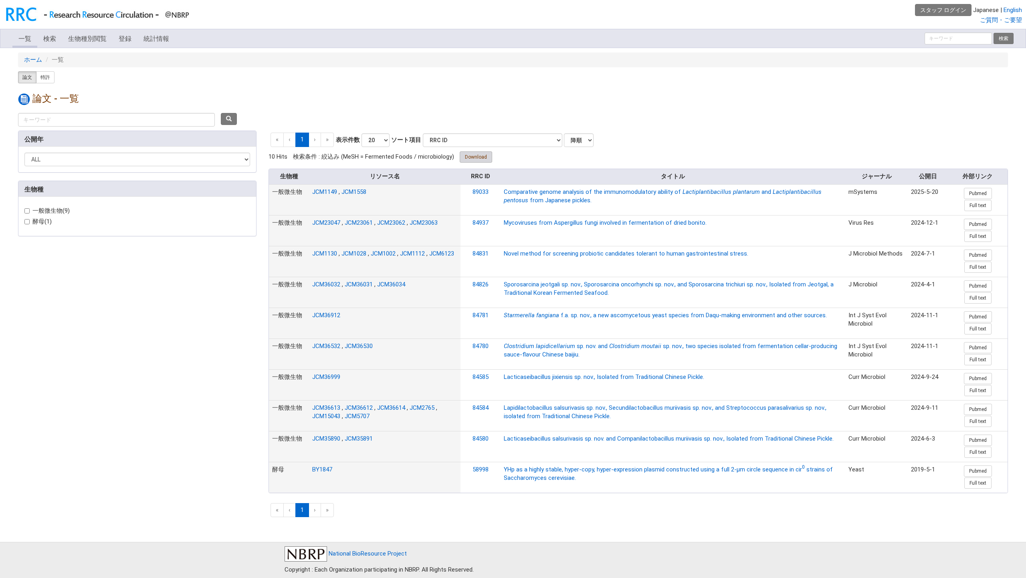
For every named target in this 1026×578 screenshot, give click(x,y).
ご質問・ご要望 (1001, 20)
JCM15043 (326, 416)
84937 (481, 222)
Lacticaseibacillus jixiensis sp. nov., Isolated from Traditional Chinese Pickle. (604, 377)
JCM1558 (353, 191)
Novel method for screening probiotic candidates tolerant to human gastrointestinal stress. (626, 253)
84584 (481, 407)
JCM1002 (383, 253)
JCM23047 (326, 222)
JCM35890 (326, 438)
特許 (45, 77)
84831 (481, 253)
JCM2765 (422, 407)
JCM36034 (391, 284)
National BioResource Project (367, 553)
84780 (481, 346)
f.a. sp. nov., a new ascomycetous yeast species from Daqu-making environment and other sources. (665, 315)
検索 (49, 38)
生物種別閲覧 (87, 38)
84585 (481, 377)
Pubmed (978, 193)
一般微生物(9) (51, 210)
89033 (481, 191)
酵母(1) (42, 221)
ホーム (33, 59)
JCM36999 (326, 377)
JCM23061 (359, 222)
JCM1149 (324, 191)
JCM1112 (412, 253)
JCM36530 (359, 346)
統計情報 (156, 38)
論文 (27, 77)
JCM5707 (357, 416)
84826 (481, 284)
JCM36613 (326, 407)
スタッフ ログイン (943, 10)
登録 (125, 38)
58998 (481, 469)
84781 (481, 315)
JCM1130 (324, 253)
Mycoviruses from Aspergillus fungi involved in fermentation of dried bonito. (605, 222)
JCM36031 (359, 284)
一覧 (24, 38)
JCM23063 (424, 222)
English (1013, 10)
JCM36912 (326, 315)
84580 (481, 438)
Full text (977, 205)
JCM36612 (359, 407)
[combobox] (116, 120)
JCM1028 (353, 253)
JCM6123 (441, 253)
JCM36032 (326, 284)
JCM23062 (391, 222)
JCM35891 (359, 438)
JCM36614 (391, 407)
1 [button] (302, 139)
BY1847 (322, 469)
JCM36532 (326, 346)
